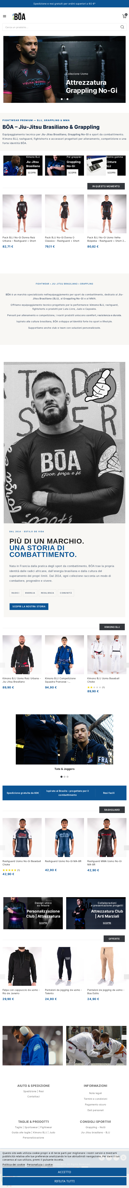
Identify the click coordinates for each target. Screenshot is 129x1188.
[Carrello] (124, 16)
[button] (62, 99)
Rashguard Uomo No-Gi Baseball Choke (22, 863)
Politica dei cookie (14, 1164)
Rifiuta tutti (64, 1181)
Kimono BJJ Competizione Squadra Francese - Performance (60, 680)
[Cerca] (122, 27)
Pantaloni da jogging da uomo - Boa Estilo (105, 991)
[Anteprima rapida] (40, 646)
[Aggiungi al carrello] (40, 652)
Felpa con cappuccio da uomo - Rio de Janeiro (21, 991)
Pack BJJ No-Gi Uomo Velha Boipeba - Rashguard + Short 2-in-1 (106, 239)
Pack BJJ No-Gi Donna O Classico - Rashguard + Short (62, 239)
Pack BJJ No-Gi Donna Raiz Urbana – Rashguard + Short (19, 239)
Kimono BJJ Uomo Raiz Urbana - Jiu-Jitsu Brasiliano (22, 680)
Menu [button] (5, 16)
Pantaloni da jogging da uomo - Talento (63, 991)
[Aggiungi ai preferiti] (40, 199)
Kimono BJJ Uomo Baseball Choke (103, 680)
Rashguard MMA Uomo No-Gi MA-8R (104, 863)
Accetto (64, 1172)
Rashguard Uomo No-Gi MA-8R (63, 861)
